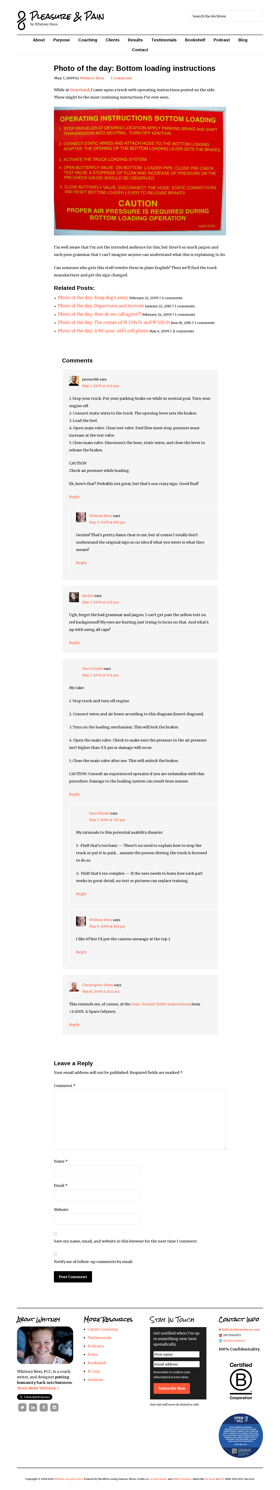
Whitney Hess (100, 516)
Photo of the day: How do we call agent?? (99, 314)
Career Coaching (103, 1329)
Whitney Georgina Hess (69, 1479)
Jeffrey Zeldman (182, 1479)
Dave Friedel (92, 669)
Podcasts (96, 1346)
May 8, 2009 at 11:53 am (101, 991)
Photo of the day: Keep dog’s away (93, 297)
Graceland (79, 89)
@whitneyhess (234, 1340)
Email (61, 1185)
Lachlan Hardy (158, 1479)
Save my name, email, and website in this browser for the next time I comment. (126, 1241)
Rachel (87, 596)
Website (61, 1209)
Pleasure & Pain (67, 16)
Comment (65, 1085)
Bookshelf (97, 1363)
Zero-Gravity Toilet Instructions (161, 1004)
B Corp (94, 1371)
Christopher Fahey (97, 985)
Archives (95, 1379)
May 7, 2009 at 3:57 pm (107, 820)
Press (93, 1354)
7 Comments (121, 78)
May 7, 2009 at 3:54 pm (100, 675)
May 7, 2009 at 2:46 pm (100, 386)
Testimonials (100, 1337)
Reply (74, 496)
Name (61, 1161)
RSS (221, 1479)
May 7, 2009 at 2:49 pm (100, 602)
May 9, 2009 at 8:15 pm (107, 522)
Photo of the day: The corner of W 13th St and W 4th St (114, 322)
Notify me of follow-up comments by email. (93, 1261)
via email (210, 1479)
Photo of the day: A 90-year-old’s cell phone (103, 331)
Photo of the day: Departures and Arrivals (101, 306)
